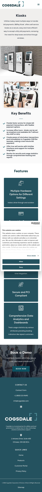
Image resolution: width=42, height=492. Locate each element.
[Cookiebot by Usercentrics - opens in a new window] (31, 223)
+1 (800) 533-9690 (21, 396)
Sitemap (21, 487)
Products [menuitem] (21, 460)
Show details (31, 256)
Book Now (21, 369)
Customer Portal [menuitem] (21, 466)
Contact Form (21, 390)
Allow (21, 261)
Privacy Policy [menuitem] (21, 471)
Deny (21, 267)
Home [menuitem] (21, 455)
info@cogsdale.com (21, 401)
